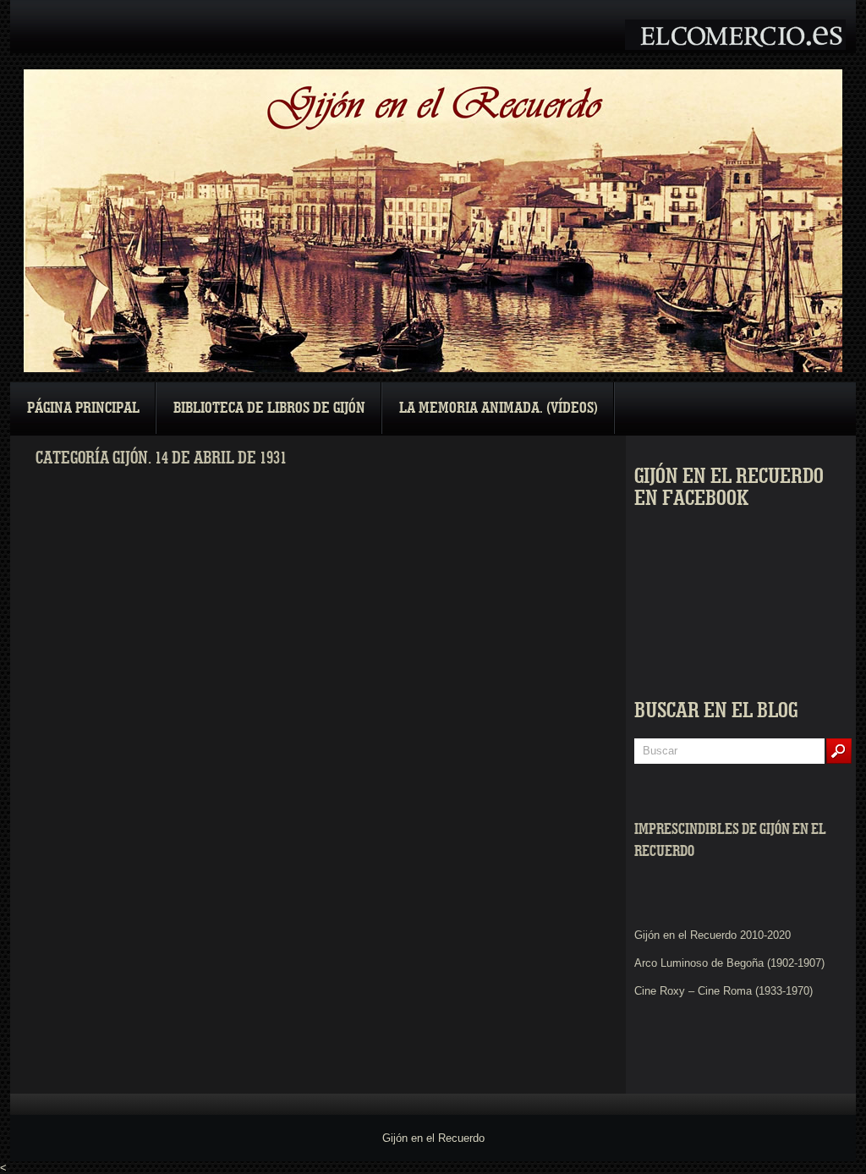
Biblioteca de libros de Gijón (269, 408)
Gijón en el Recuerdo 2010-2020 (712, 935)
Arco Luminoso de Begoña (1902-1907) (729, 963)
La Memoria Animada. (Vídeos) (498, 408)
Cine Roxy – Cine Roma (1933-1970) (723, 991)
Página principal (83, 408)
